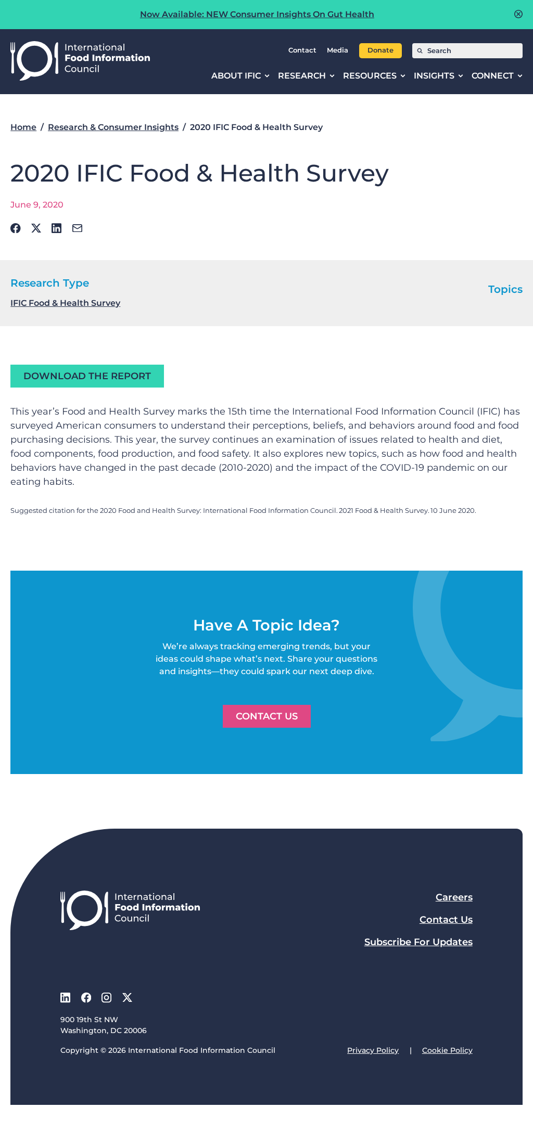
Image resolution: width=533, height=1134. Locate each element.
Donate (380, 50)
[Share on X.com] (36, 228)
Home (23, 127)
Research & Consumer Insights (113, 127)
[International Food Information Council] (80, 61)
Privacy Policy (373, 1050)
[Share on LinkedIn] (56, 228)
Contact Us (267, 716)
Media (337, 50)
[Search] (419, 50)
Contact (302, 50)
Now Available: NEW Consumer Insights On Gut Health (257, 14)
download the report (87, 376)
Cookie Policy (447, 1050)
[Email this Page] (77, 228)
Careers (454, 897)
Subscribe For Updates (418, 942)
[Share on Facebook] (15, 228)
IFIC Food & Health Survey (65, 303)
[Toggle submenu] (267, 76)
